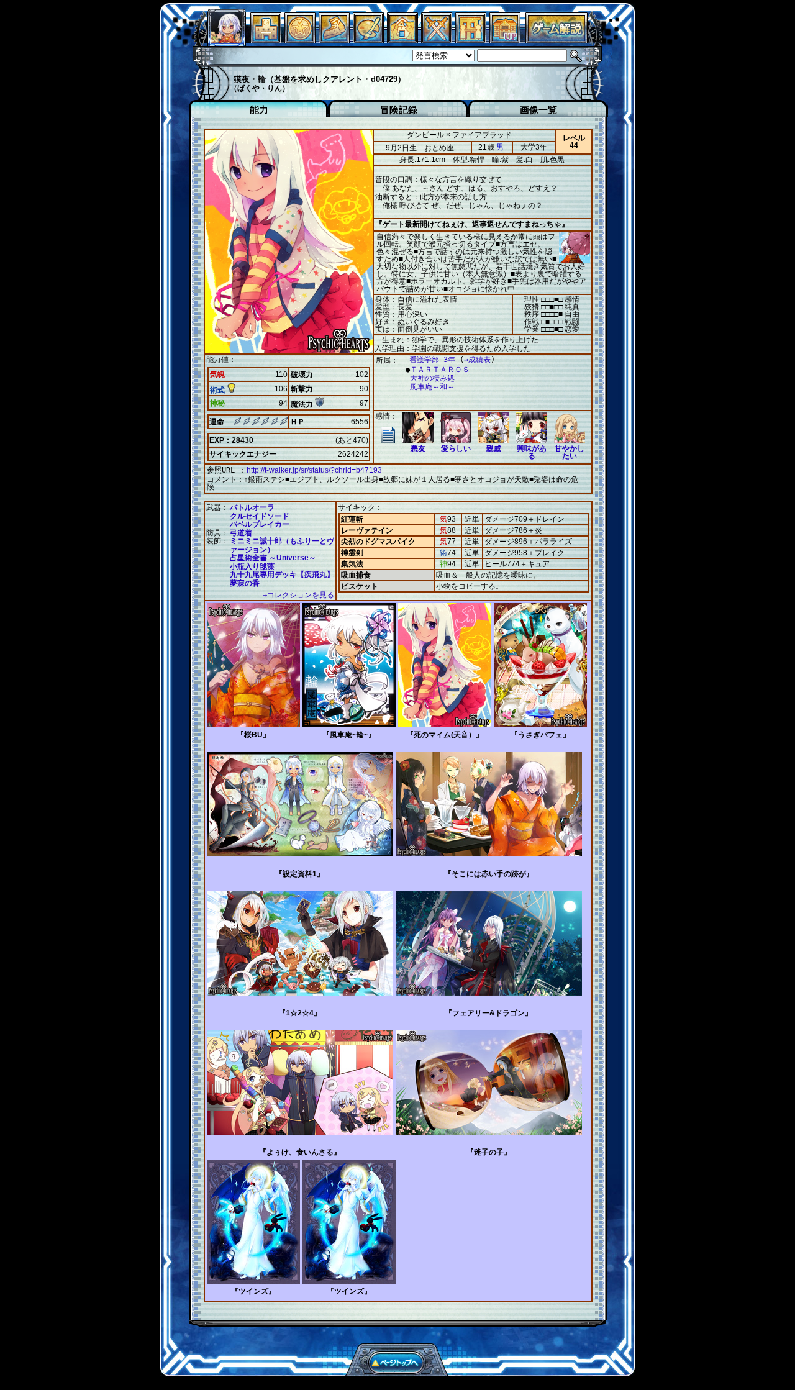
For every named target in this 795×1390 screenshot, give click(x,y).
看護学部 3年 (432, 359)
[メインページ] (265, 40)
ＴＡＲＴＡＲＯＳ (440, 369)
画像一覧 (538, 109)
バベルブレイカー (259, 524)
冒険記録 (398, 109)
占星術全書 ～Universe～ (273, 557)
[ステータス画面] (226, 40)
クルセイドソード (259, 516)
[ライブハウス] (436, 40)
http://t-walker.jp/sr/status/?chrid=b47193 (314, 470)
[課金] (300, 40)
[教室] (334, 40)
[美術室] (368, 40)
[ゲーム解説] (556, 40)
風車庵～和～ (432, 387)
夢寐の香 (245, 583)
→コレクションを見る (298, 595)
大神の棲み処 (432, 378)
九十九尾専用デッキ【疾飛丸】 (282, 574)
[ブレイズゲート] (402, 40)
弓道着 (241, 533)
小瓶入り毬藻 (252, 566)
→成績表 (477, 359)
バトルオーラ (252, 507)
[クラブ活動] (470, 40)
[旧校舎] (504, 40)
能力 (259, 109)
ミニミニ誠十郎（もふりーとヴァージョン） (282, 545)
